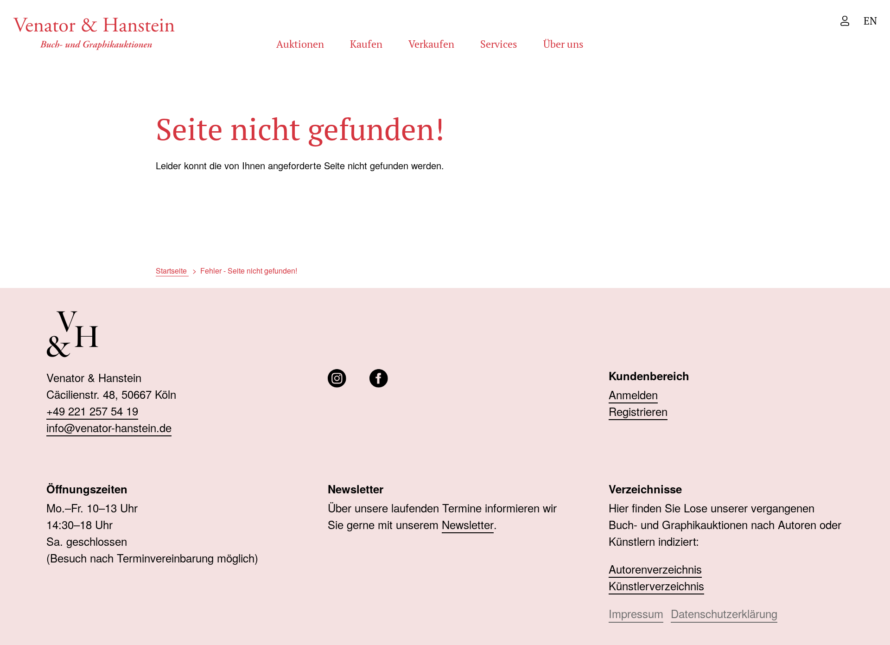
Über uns (563, 44)
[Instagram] (337, 378)
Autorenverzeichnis (655, 569)
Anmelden (633, 394)
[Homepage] (94, 32)
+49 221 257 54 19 (92, 410)
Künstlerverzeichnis (656, 585)
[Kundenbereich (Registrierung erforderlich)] (845, 20)
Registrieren (638, 411)
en (870, 20)
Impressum (636, 613)
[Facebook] (378, 378)
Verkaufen (431, 44)
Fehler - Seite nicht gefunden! (248, 270)
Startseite (172, 270)
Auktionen (300, 44)
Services (498, 44)
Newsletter (468, 524)
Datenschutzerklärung (724, 613)
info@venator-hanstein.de (109, 427)
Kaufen (366, 44)
